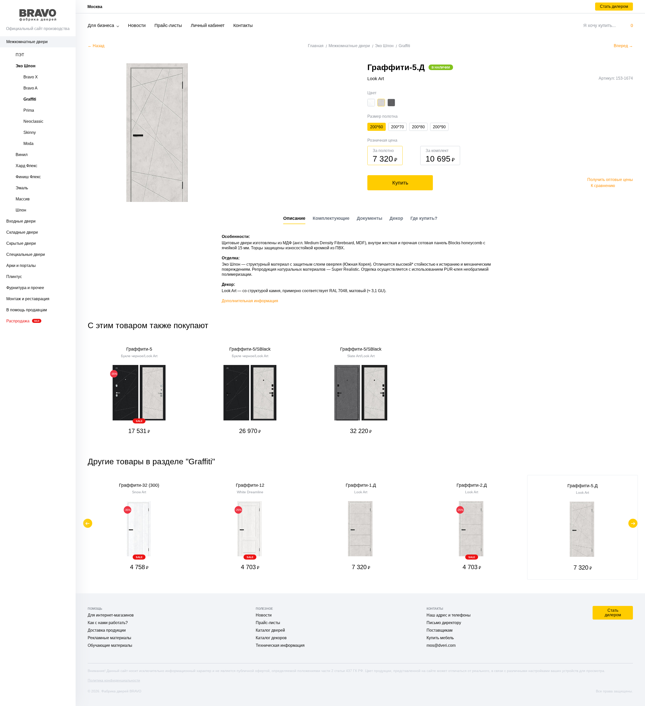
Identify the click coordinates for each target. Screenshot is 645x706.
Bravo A (30, 88)
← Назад (96, 46)
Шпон (21, 210)
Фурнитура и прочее (25, 288)
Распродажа (22, 321)
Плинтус (14, 276)
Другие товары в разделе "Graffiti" (151, 461)
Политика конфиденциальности (114, 680)
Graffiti (29, 99)
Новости (137, 25)
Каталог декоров (271, 638)
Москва (94, 7)
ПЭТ (20, 55)
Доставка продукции (107, 630)
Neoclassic (33, 121)
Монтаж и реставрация (27, 299)
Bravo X (30, 77)
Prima (28, 110)
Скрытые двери (21, 243)
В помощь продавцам (26, 310)
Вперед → (623, 46)
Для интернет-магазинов (111, 615)
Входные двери (21, 221)
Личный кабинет (207, 25)
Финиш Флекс (28, 177)
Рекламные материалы (109, 638)
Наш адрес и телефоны (449, 615)
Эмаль (22, 188)
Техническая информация (280, 645)
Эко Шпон (26, 66)
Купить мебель (440, 638)
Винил (21, 154)
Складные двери (22, 232)
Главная (316, 46)
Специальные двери (25, 254)
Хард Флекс (26, 166)
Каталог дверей (270, 630)
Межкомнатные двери (27, 42)
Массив (23, 199)
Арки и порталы (21, 265)
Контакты (243, 25)
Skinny (29, 132)
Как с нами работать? (108, 623)
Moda (28, 143)
